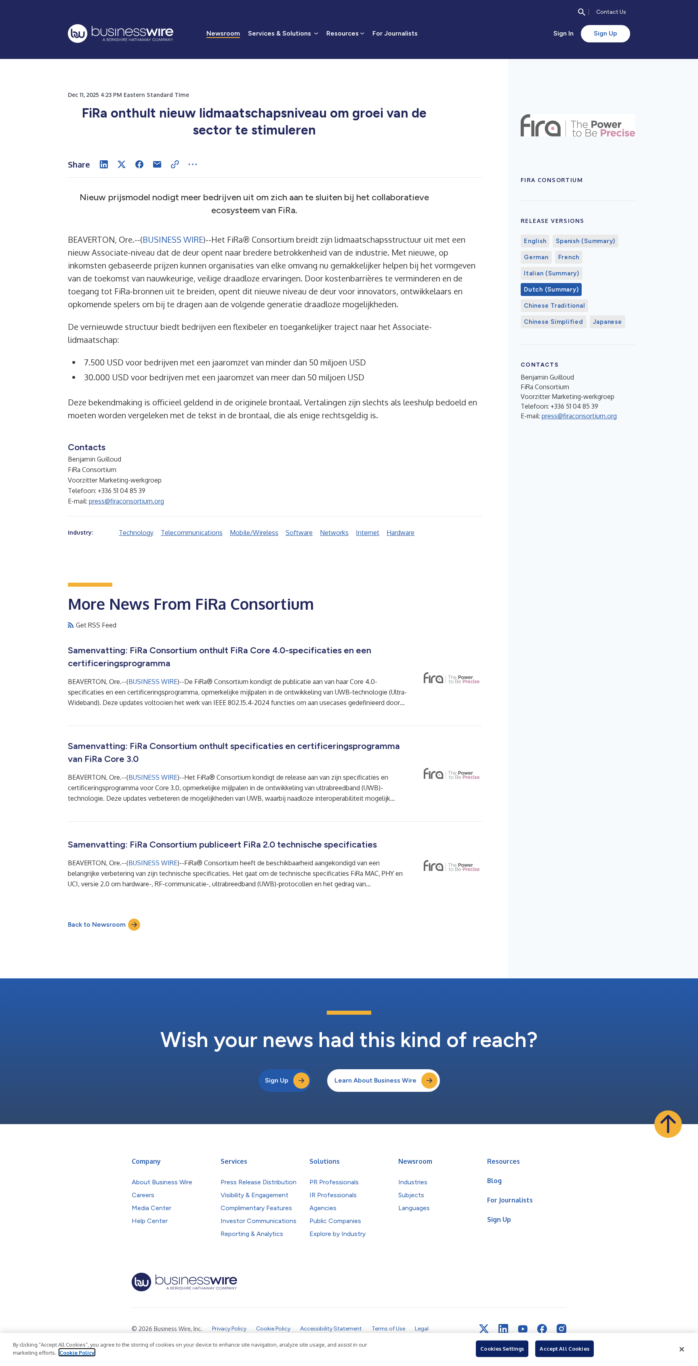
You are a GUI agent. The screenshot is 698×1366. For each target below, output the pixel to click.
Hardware (400, 533)
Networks (334, 533)
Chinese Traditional (554, 305)
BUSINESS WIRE (173, 239)
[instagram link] (561, 1329)
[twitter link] (484, 1328)
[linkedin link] (503, 1329)
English (535, 241)
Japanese (607, 321)
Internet (367, 533)
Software (299, 533)
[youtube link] (523, 1329)
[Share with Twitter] (121, 164)
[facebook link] (542, 1329)
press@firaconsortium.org (126, 501)
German (536, 257)
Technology (136, 533)
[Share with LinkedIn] (103, 164)
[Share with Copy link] (174, 164)
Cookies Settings (502, 1348)
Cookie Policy (77, 1352)
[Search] (581, 12)
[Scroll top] (668, 1124)
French (569, 257)
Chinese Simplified (553, 321)
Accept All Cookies (564, 1348)
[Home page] (120, 33)
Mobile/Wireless (254, 533)
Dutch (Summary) (551, 289)
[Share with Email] (157, 164)
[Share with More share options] (192, 164)
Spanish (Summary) (585, 241)
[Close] (681, 1349)
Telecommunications (192, 533)
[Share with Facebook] (139, 164)
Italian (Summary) (551, 273)
